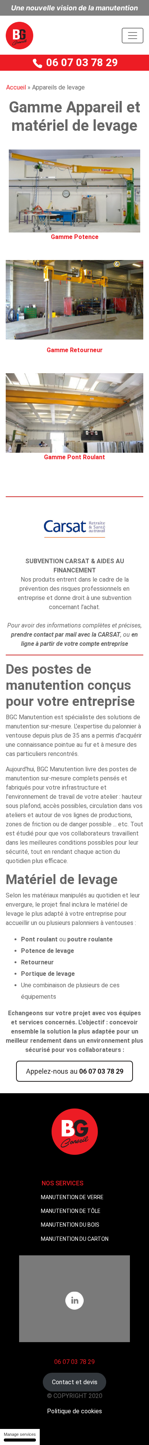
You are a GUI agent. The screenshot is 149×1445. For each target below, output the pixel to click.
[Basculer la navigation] (132, 35)
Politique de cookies (74, 1411)
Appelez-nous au (74, 1071)
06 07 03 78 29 (81, 62)
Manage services (20, 1434)
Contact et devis (74, 1382)
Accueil (16, 87)
